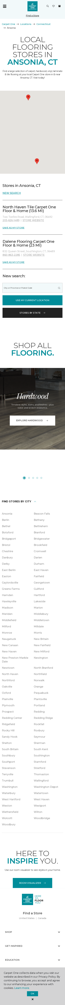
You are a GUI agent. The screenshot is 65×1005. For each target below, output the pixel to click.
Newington (41, 657)
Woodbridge (42, 818)
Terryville (7, 774)
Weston (7, 805)
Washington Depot (46, 786)
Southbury (8, 755)
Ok (32, 993)
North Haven (10, 674)
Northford (8, 680)
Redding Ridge (43, 717)
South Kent (41, 749)
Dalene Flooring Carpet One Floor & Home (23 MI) (28, 243)
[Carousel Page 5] (41, 478)
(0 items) (59, 6)
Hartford (39, 595)
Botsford (7, 532)
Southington (42, 755)
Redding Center (12, 717)
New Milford (41, 651)
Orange (38, 686)
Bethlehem (41, 526)
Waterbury (8, 793)
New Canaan (10, 645)
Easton (6, 576)
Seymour (39, 736)
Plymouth (8, 705)
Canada (42, 918)
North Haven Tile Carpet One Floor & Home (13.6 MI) (29, 209)
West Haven (41, 799)
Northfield (40, 674)
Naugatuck (9, 639)
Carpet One (8, 24)
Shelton (7, 743)
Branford (39, 532)
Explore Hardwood (29, 420)
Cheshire (7, 551)
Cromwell (40, 551)
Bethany (39, 519)
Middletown (41, 620)
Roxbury (39, 730)
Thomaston (41, 774)
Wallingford (41, 780)
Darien (38, 557)
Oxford (6, 692)
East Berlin (9, 570)
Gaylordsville (10, 582)
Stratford (39, 768)
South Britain (10, 749)
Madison (7, 607)
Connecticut (43, 24)
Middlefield (9, 620)
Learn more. (22, 988)
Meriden (7, 613)
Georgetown (42, 582)
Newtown (8, 667)
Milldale (39, 626)
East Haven (41, 570)
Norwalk (39, 680)
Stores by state (30, 312)
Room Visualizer (30, 883)
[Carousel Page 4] (37, 478)
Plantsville (40, 699)
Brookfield (40, 545)
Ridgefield (8, 724)
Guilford (39, 588)
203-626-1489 (11, 220)
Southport (8, 761)
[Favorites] (53, 6)
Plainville (7, 699)
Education (12, 959)
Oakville (7, 686)
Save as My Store (13, 227)
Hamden (7, 595)
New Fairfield (42, 645)
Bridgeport (9, 538)
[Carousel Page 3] (33, 478)
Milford (6, 626)
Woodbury (8, 824)
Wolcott (7, 818)
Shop (8, 932)
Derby (6, 563)
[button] (48, 6)
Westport (40, 805)
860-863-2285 (11, 254)
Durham (39, 563)
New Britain (41, 639)
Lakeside (39, 601)
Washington (10, 786)
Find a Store (32, 15)
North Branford (43, 667)
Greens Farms (11, 588)
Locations (25, 24)
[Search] (59, 288)
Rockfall (39, 724)
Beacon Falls (42, 513)
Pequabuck (41, 692)
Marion (38, 607)
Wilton (38, 811)
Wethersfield (10, 811)
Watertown (41, 793)
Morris (38, 632)
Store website (33, 220)
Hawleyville (9, 601)
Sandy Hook (10, 736)
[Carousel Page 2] (29, 478)
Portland (39, 705)
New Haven (9, 651)
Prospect (8, 711)
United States (27, 918)
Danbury (7, 557)
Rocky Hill (8, 730)
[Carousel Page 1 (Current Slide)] (24, 477)
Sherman (39, 743)
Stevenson (8, 768)
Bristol (6, 545)
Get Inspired (13, 946)
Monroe (7, 632)
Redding (39, 711)
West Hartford (11, 799)
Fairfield (39, 576)
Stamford (40, 761)
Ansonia (7, 513)
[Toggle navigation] (5, 6)
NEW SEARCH (12, 193)
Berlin (5, 519)
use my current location (32, 300)
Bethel (6, 526)
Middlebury (41, 613)
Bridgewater (42, 538)
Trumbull (7, 780)
